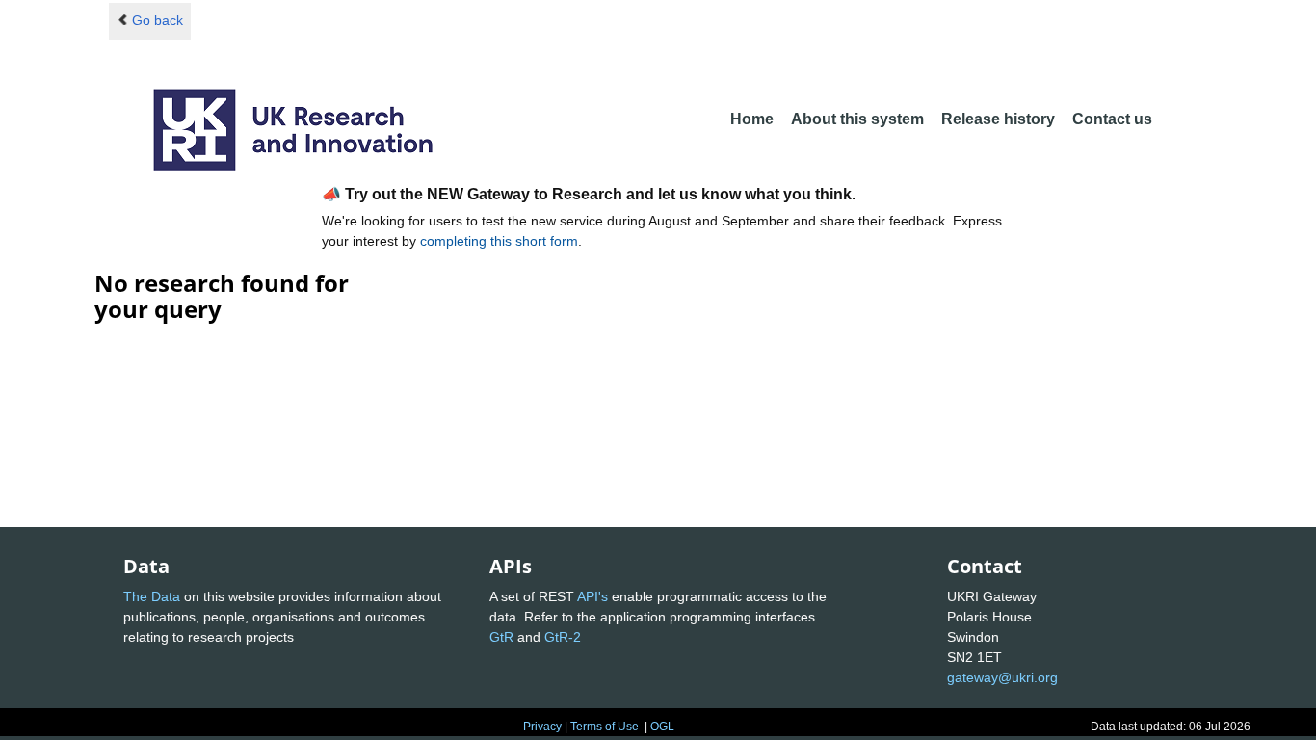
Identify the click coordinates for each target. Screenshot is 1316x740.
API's (592, 596)
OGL (662, 726)
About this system (857, 119)
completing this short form (499, 241)
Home (752, 119)
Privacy (542, 726)
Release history (998, 119)
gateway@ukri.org (1002, 677)
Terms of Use (604, 726)
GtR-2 (562, 637)
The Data (151, 596)
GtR (501, 637)
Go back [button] (157, 20)
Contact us (1112, 119)
